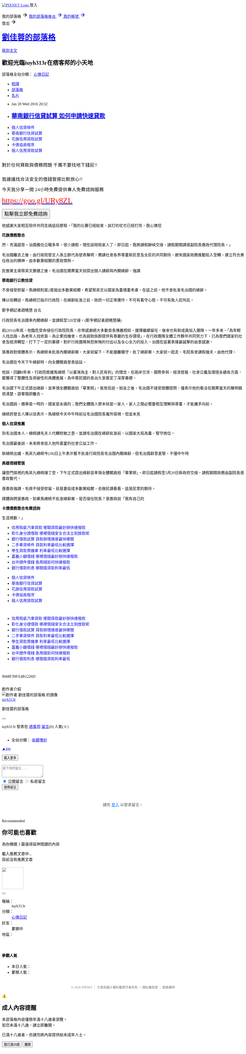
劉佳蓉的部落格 (29, 37)
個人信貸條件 (23, 127)
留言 (45, 727)
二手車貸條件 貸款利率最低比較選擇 (43, 545)
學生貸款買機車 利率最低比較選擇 (41, 551)
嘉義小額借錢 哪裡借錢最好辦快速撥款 (45, 556)
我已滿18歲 (12, 1044)
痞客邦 (35, 727)
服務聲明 (168, 987)
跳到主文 (9, 51)
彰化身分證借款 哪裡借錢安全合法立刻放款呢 (50, 533)
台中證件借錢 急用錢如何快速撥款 (41, 562)
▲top (6, 749)
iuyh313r (9, 699)
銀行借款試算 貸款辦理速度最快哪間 (43, 539)
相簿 (15, 84)
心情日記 (41, 74)
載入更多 (10, 758)
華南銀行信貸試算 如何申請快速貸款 (58, 116)
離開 (28, 1044)
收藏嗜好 (39, 740)
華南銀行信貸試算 (27, 133)
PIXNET (87, 987)
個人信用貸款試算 (27, 151)
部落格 (17, 90)
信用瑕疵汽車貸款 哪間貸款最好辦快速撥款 (49, 528)
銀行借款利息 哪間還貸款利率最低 (41, 568)
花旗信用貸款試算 (27, 139)
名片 (15, 96)
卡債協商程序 (23, 145)
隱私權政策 (150, 987)
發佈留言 (10, 787)
